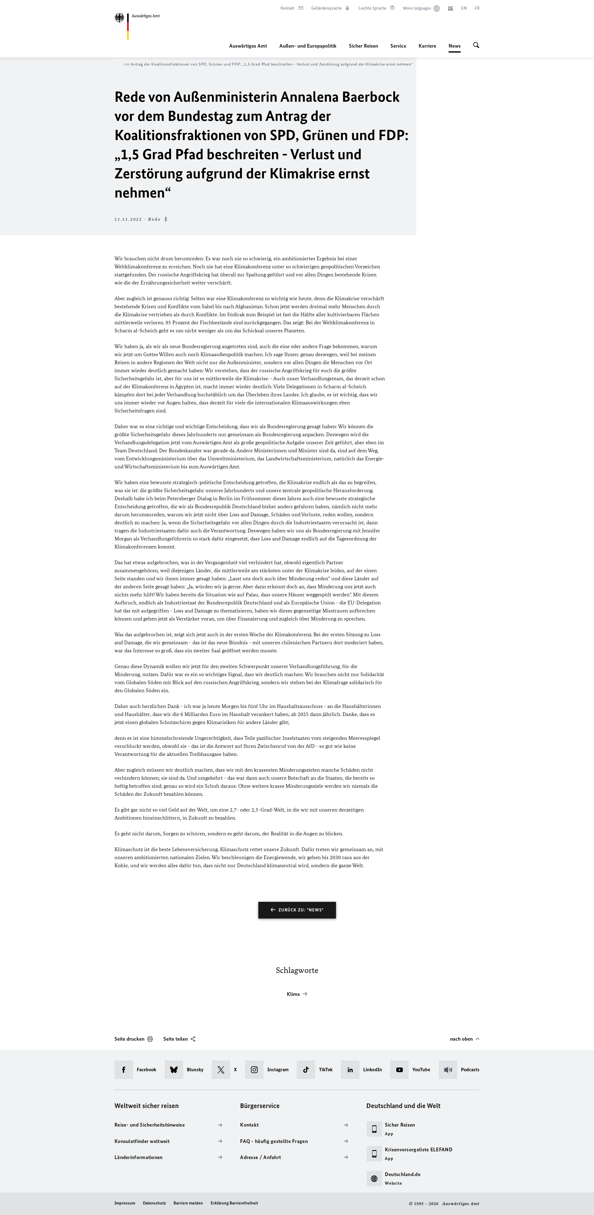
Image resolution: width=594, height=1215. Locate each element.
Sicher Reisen (363, 46)
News (455, 48)
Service (398, 46)
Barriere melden (188, 1203)
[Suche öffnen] (476, 46)
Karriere (427, 46)
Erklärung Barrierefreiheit (234, 1203)
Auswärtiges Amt (248, 46)
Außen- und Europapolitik (308, 46)
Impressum (124, 1203)
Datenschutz (154, 1203)
